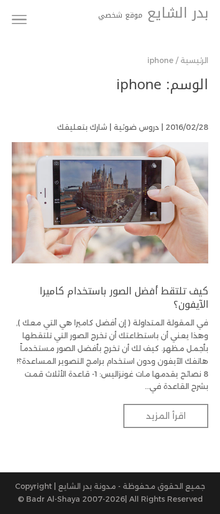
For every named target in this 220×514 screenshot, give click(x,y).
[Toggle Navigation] (19, 21)
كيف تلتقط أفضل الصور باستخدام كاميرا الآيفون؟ (124, 298)
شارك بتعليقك (82, 127)
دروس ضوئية (136, 127)
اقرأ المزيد (166, 416)
